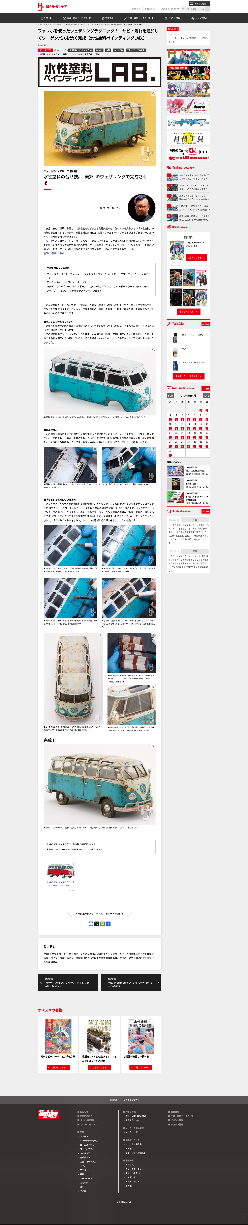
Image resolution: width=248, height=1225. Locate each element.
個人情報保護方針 (131, 1099)
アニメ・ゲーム (87, 1170)
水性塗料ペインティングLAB (81, 50)
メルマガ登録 (200, 3)
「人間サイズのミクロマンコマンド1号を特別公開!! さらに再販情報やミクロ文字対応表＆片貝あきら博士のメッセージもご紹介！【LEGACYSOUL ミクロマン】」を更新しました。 (188, 563)
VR (81, 1186)
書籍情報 (175, 1111)
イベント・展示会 (134, 1144)
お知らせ (136, 8)
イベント (84, 1165)
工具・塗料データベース (182, 1115)
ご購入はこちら (58, 1067)
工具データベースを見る (187, 376)
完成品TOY (85, 1157)
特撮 (82, 1174)
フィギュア (85, 1153)
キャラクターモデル (89, 1140)
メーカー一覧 (132, 1132)
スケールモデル (45, 50)
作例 (108, 50)
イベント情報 (177, 1120)
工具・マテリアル (88, 1161)
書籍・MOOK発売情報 (136, 1115)
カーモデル (118, 50)
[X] (97, 924)
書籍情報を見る (187, 311)
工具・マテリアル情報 (135, 50)
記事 (195, 519)
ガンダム (84, 1136)
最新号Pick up (132, 1120)
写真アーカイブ (133, 1139)
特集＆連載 (131, 1111)
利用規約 (113, 1099)
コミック (84, 1182)
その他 (83, 1191)
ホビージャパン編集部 (136, 1152)
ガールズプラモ (87, 1144)
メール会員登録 (87, 1120)
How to (99, 50)
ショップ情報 (177, 1124)
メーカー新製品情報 (135, 1128)
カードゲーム (86, 1178)
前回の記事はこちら (54, 253)
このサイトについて (170, 8)
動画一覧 (130, 1160)
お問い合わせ (151, 8)
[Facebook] (91, 924)
